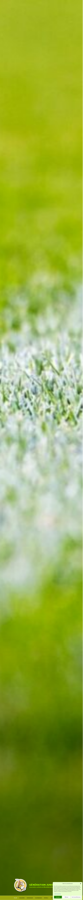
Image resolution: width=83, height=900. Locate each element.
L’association (21, 897)
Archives (46, 897)
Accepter (58, 897)
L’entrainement (30, 897)
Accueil (15, 897)
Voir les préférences (76, 897)
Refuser (66, 897)
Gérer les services (58, 893)
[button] (80, 883)
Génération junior (42, 885)
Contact (52, 897)
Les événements (38, 897)
